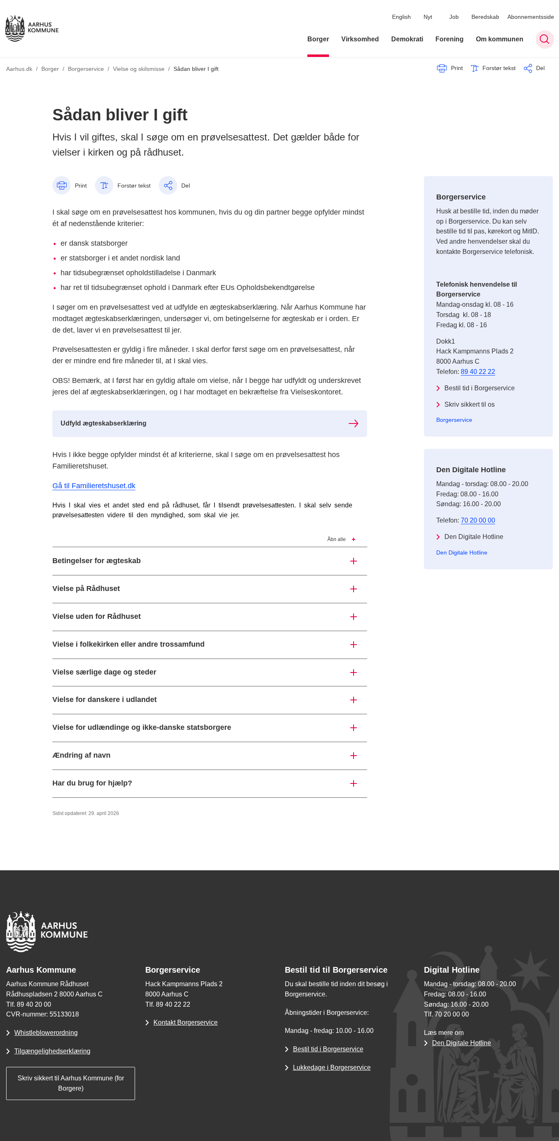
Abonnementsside (530, 17)
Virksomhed (360, 39)
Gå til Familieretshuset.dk (93, 486)
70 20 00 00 (478, 520)
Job (454, 17)
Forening (449, 39)
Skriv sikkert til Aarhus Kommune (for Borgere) (71, 1083)
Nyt (428, 17)
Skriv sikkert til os (469, 404)
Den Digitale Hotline (473, 536)
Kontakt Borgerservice (185, 1022)
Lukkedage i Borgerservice (332, 1067)
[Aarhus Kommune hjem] (32, 28)
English (401, 17)
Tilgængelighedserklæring (52, 1051)
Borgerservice (454, 420)
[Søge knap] (545, 39)
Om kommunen (499, 39)
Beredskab (485, 17)
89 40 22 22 (478, 371)
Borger (318, 39)
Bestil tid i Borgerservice (479, 388)
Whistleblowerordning (46, 1032)
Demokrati (407, 39)
